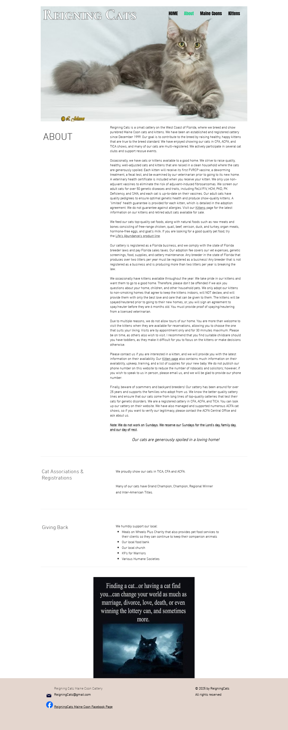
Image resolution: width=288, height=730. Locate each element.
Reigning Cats (90, 15)
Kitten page (170, 358)
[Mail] (49, 695)
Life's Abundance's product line (138, 235)
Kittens (200, 207)
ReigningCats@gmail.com (72, 694)
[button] (211, 13)
